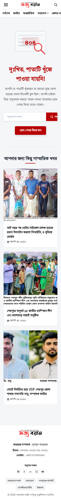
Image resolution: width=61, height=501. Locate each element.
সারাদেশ (42, 13)
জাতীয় (16, 13)
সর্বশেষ (6, 13)
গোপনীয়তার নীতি (25, 487)
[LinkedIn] (30, 471)
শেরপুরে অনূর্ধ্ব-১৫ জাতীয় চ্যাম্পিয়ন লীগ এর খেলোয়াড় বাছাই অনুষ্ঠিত (29, 313)
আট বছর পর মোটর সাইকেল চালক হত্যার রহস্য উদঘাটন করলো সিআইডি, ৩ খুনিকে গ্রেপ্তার (30, 232)
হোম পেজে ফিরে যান (30, 130)
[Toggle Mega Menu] (6, 4)
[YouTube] (42, 471)
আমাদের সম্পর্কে (14, 480)
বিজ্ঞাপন (40, 487)
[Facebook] (18, 471)
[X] (24, 471)
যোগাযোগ (30, 480)
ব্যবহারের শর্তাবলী (46, 480)
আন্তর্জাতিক (28, 13)
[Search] (55, 4)
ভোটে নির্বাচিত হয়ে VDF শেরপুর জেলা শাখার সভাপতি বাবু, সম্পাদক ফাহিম (28, 391)
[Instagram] (36, 471)
